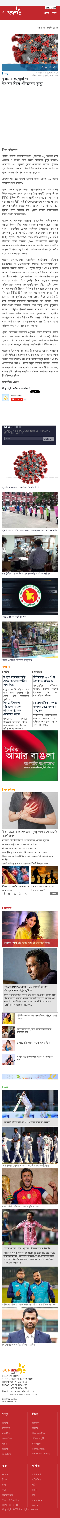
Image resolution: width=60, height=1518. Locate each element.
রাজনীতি (6, 1433)
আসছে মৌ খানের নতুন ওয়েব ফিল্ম (34, 1042)
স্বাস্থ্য (6, 73)
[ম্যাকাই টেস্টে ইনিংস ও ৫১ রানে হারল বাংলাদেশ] (30, 1108)
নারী (4, 1489)
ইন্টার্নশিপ (36, 1479)
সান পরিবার (37, 1500)
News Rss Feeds (10, 1505)
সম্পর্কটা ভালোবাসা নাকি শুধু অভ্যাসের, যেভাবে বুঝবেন (26, 840)
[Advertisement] (30, 117)
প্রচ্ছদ (46, 13)
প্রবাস (4, 1443)
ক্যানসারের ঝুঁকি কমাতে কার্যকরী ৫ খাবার (20, 844)
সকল (54, 13)
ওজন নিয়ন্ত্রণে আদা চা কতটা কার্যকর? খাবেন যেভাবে (24, 852)
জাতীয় (5, 1423)
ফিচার (4, 1479)
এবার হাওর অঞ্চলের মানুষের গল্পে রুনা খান (35, 1058)
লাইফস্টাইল (9, 789)
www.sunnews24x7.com (23, 1394)
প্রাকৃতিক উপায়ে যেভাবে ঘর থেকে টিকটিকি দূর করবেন (25, 863)
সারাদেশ (6, 1428)
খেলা (6, 1087)
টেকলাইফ (36, 1443)
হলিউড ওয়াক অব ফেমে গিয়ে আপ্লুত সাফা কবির (37, 1017)
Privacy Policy (38, 1448)
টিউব (34, 1489)
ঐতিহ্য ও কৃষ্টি (38, 1438)
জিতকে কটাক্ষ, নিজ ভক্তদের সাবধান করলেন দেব (34, 1031)
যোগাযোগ (36, 1474)
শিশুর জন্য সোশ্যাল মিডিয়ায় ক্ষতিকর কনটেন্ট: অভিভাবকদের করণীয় (28, 858)
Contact (35, 1505)
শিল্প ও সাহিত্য (38, 1433)
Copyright (7, 1509)
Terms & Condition (10, 1500)
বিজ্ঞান (5, 1449)
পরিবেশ (35, 1484)
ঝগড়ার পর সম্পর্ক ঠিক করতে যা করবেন (19, 848)
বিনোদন (8, 908)
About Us (6, 1454)
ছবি (33, 1495)
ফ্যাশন (5, 1474)
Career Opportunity (41, 1453)
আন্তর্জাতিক (7, 1438)
